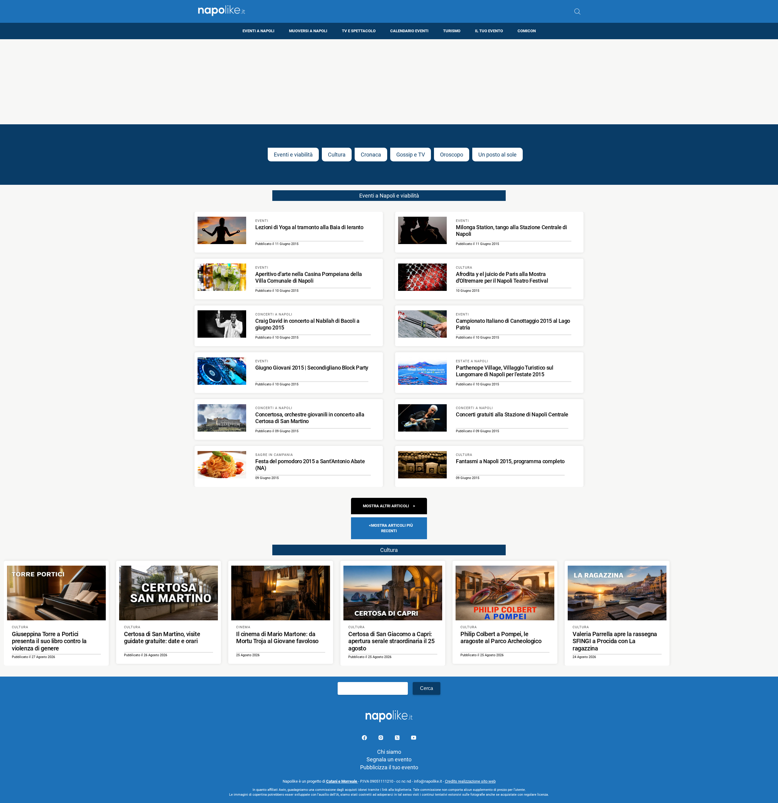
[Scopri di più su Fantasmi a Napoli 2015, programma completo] (422, 465)
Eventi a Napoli (258, 31)
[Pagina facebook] (365, 739)
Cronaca (371, 154)
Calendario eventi (409, 31)
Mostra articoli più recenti (392, 528)
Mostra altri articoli (386, 506)
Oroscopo (451, 154)
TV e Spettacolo (359, 31)
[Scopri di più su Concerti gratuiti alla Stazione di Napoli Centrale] (422, 418)
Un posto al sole (497, 154)
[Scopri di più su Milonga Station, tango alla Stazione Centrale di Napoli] (422, 231)
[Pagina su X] (398, 739)
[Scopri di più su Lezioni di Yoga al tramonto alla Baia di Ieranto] (222, 231)
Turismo (451, 31)
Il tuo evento (489, 31)
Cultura (337, 154)
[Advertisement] (389, 81)
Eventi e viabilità (293, 154)
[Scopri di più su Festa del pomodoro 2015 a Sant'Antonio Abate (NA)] (222, 465)
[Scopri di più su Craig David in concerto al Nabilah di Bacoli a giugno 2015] (222, 324)
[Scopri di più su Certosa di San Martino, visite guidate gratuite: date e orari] (168, 593)
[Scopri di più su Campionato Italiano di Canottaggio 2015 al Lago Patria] (422, 324)
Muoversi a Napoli (308, 31)
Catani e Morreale (342, 781)
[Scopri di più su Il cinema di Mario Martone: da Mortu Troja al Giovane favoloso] (280, 593)
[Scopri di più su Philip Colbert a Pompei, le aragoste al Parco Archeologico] (505, 593)
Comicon (527, 31)
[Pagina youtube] (413, 739)
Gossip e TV (410, 154)
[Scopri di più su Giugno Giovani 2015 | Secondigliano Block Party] (222, 372)
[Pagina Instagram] (381, 739)
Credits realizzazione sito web (470, 781)
